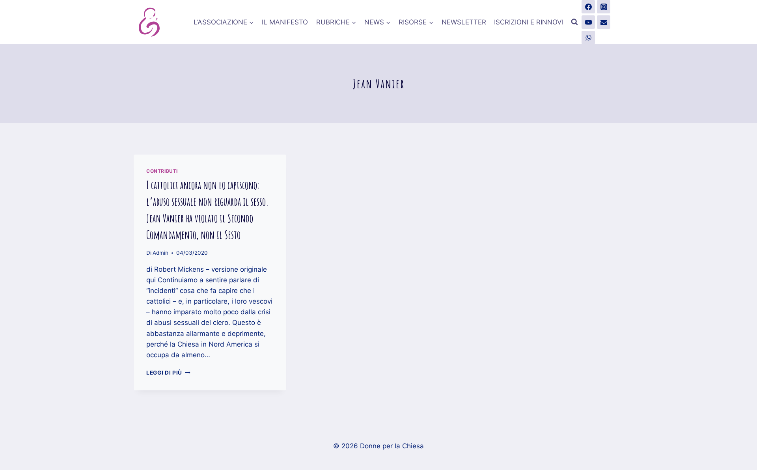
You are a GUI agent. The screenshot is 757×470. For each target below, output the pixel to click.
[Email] (603, 22)
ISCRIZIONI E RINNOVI (528, 22)
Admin (160, 253)
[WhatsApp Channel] (588, 37)
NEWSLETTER (464, 22)
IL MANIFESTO (285, 22)
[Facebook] (588, 6)
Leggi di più (168, 372)
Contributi (162, 171)
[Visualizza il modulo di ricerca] (574, 22)
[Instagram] (603, 6)
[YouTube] (588, 22)
